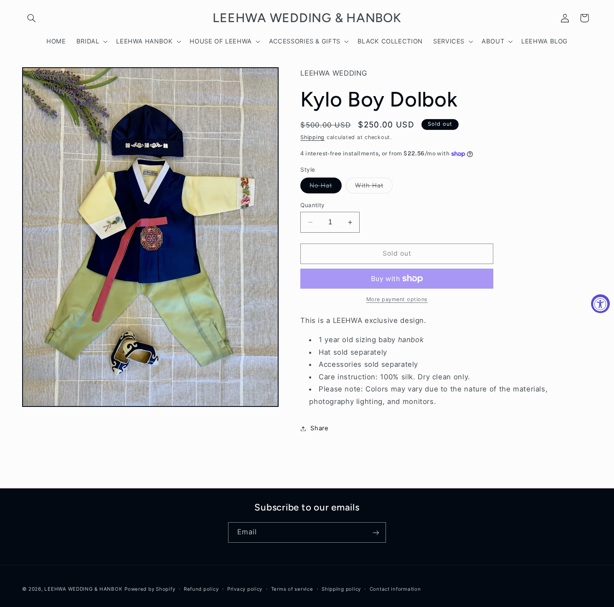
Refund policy (201, 589)
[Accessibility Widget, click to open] (600, 303)
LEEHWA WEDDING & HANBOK (83, 589)
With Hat (373, 187)
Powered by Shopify (149, 589)
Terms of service (292, 589)
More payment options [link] (397, 299)
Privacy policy (244, 589)
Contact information (395, 589)
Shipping (312, 137)
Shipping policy (341, 589)
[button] (31, 18)
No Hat (325, 187)
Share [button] (319, 428)
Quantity (312, 205)
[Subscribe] (376, 532)
